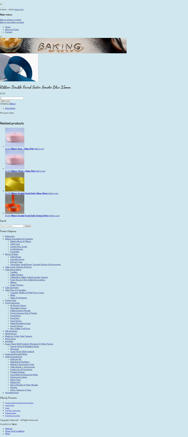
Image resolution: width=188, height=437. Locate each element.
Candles (14, 272)
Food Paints (15, 315)
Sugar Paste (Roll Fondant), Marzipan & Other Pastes (29, 344)
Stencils (13, 387)
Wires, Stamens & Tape (20, 390)
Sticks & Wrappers (18, 297)
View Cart (19, 9)
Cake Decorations (13, 269)
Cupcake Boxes (17, 259)
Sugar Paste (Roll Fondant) (22, 351)
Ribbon (12, 103)
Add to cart (5, 101)
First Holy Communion (12, 411)
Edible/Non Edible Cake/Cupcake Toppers (29, 277)
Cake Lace (15, 244)
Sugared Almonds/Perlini (16, 354)
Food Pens (15, 318)
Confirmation (9, 405)
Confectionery (16, 249)
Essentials (14, 251)
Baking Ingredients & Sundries (19, 239)
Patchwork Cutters (18, 377)
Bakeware (10, 236)
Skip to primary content (10, 19)
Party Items (10, 338)
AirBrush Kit (15, 359)
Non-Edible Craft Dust (20, 328)
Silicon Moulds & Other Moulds (24, 385)
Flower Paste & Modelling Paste (24, 346)
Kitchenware (11, 333)
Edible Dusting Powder (20, 310)
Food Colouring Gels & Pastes (23, 313)
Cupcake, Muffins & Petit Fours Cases (27, 292)
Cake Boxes (15, 256)
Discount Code (12, 29)
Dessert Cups (16, 262)
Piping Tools (15, 379)
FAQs (7, 433)
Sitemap (8, 428)
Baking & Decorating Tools (22, 364)
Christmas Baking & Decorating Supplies (19, 403)
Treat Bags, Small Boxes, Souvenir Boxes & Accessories (35, 264)
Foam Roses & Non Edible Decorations (27, 280)
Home (7, 27)
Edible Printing (16, 274)
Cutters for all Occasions (21, 369)
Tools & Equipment (13, 356)
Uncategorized (12, 392)
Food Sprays (16, 321)
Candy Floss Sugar (18, 246)
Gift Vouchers (11, 331)
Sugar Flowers (16, 285)
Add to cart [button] (39, 148)
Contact (8, 32)
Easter (7, 408)
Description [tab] (10, 108)
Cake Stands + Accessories (22, 367)
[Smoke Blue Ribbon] (19, 80)
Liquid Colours (16, 326)
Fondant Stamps (17, 372)
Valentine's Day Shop (12, 416)
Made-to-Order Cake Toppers (18, 336)
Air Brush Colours (18, 305)
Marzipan (14, 349)
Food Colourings (12, 303)
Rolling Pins (15, 382)
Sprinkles (9, 341)
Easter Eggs (10, 300)
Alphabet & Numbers (19, 362)
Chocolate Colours (18, 308)
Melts (12, 295)
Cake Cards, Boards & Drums (18, 267)
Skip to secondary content (12, 22)
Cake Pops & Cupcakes (15, 290)
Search (27, 226)
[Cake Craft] (1, 36)
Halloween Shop (10, 413)
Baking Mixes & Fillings (20, 241)
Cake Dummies (12, 287)
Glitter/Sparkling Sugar (20, 323)
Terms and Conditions (15, 431)
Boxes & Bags (11, 254)
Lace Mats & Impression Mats (24, 374)
